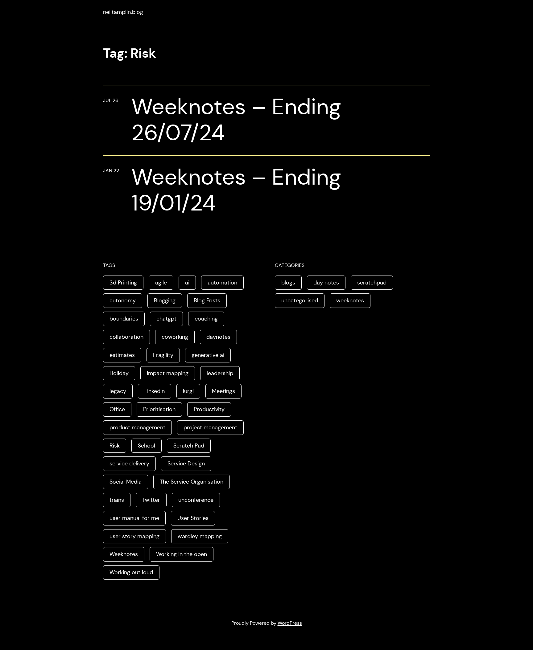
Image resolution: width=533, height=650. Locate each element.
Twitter (151, 500)
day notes (326, 282)
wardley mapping (200, 536)
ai (187, 282)
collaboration (126, 336)
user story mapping (134, 536)
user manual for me (134, 518)
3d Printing (123, 282)
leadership (220, 373)
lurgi (188, 391)
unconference (195, 500)
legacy (117, 391)
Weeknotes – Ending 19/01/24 (236, 190)
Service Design (186, 463)
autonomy (122, 300)
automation (222, 282)
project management (210, 427)
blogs (288, 282)
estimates (122, 355)
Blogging (165, 300)
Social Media (125, 481)
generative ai (208, 355)
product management (137, 427)
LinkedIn (154, 391)
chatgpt (166, 318)
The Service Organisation (191, 481)
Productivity (209, 409)
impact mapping (167, 373)
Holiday (119, 373)
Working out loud (131, 572)
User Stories (193, 518)
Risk (114, 445)
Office (117, 409)
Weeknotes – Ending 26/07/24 (236, 119)
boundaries (123, 318)
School (146, 445)
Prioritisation (159, 409)
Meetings (223, 391)
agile (161, 282)
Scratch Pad (188, 445)
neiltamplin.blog (123, 12)
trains (116, 500)
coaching (206, 318)
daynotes (218, 336)
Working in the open (181, 554)
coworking (175, 336)
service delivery (129, 463)
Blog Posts (207, 300)
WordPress (290, 623)
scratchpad (371, 282)
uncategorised (299, 300)
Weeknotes (123, 554)
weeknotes (350, 300)
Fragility (163, 355)
